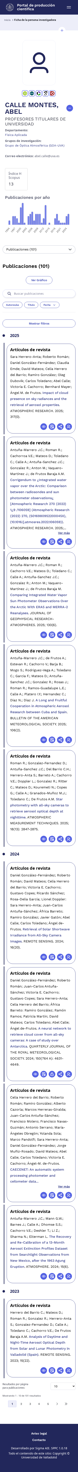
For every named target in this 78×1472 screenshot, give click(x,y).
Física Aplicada (16, 135)
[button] (62, 30)
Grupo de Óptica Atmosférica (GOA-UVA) (34, 145)
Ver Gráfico (39, 280)
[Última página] (66, 1404)
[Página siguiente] (57, 1404)
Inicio (7, 20)
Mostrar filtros (39, 323)
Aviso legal (39, 1433)
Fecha (47, 304)
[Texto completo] (52, 1074)
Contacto (39, 1440)
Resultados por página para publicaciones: (15, 1386)
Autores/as (12, 304)
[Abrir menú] (68, 7)
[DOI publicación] (52, 426)
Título (31, 304)
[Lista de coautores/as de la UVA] (68, 426)
